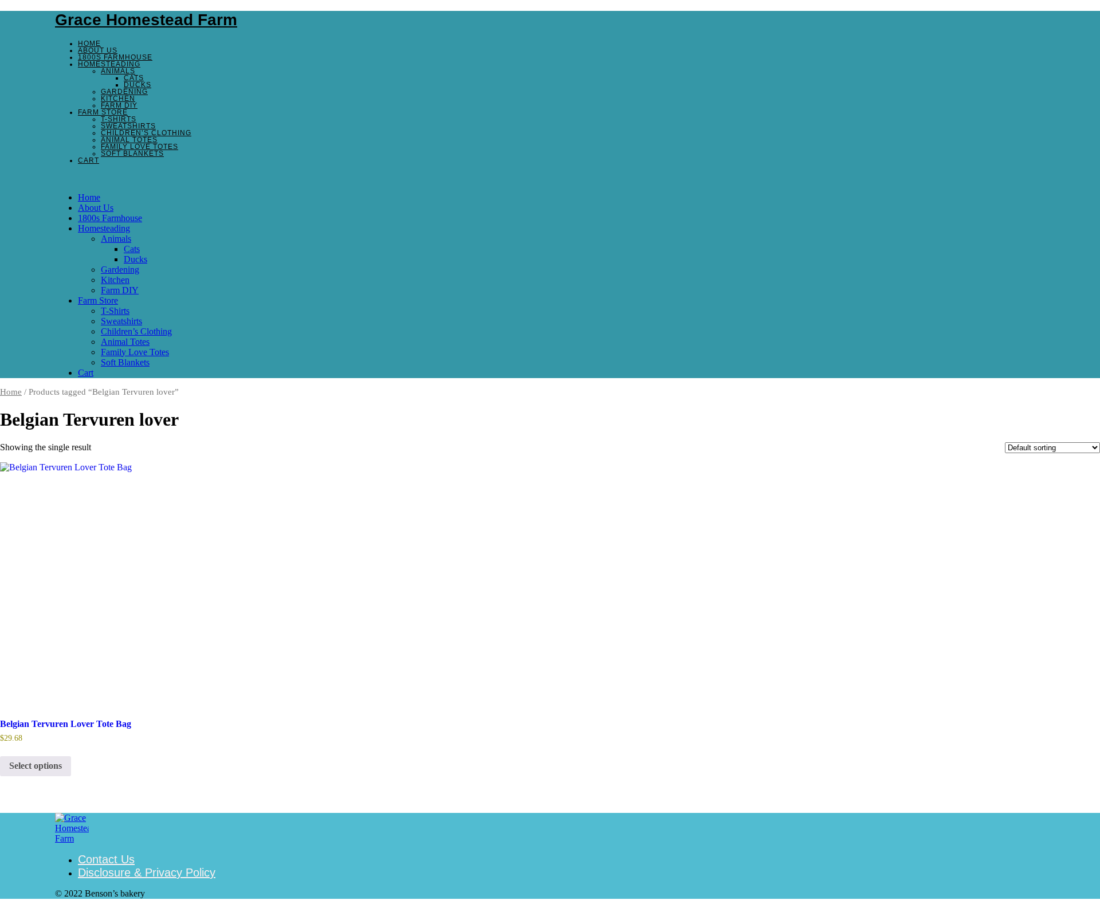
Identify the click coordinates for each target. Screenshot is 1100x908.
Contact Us (106, 859)
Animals (118, 71)
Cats (134, 78)
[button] (550, 178)
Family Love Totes (139, 147)
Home (89, 44)
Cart (88, 160)
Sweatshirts (128, 126)
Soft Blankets (132, 154)
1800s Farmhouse (115, 57)
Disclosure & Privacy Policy (146, 872)
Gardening (124, 92)
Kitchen (118, 99)
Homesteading (109, 64)
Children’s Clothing (146, 133)
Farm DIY (119, 105)
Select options (35, 766)
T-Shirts (118, 119)
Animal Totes (129, 140)
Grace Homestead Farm (146, 20)
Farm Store (103, 112)
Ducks (137, 85)
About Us (97, 50)
